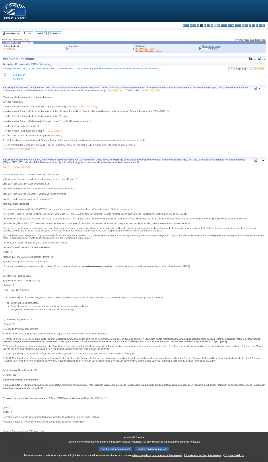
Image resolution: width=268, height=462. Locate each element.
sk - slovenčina (253, 25)
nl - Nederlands (239, 25)
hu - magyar (232, 25)
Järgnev (39, 33)
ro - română (250, 25)
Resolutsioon (18, 75)
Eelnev (29, 33)
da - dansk (194, 25)
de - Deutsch (198, 25)
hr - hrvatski (218, 25)
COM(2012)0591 (113, 90)
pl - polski (243, 25)
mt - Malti (236, 25)
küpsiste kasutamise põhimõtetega (202, 455)
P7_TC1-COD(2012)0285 (16, 167)
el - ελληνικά (205, 25)
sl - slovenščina (257, 25)
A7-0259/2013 (10, 49)
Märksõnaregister (13, 33)
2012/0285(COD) (20, 39)
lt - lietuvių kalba (229, 25)
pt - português (246, 25)
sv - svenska (264, 25)
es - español (187, 25)
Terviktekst (56, 33)
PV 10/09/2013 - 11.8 (144, 49)
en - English (208, 25)
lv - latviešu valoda (225, 25)
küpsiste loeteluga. (234, 455)
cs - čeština (191, 25)
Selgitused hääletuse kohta (148, 51)
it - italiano (222, 25)
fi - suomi (260, 25)
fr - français (212, 25)
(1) (4, 150)
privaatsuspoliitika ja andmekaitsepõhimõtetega (157, 455)
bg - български (184, 25)
